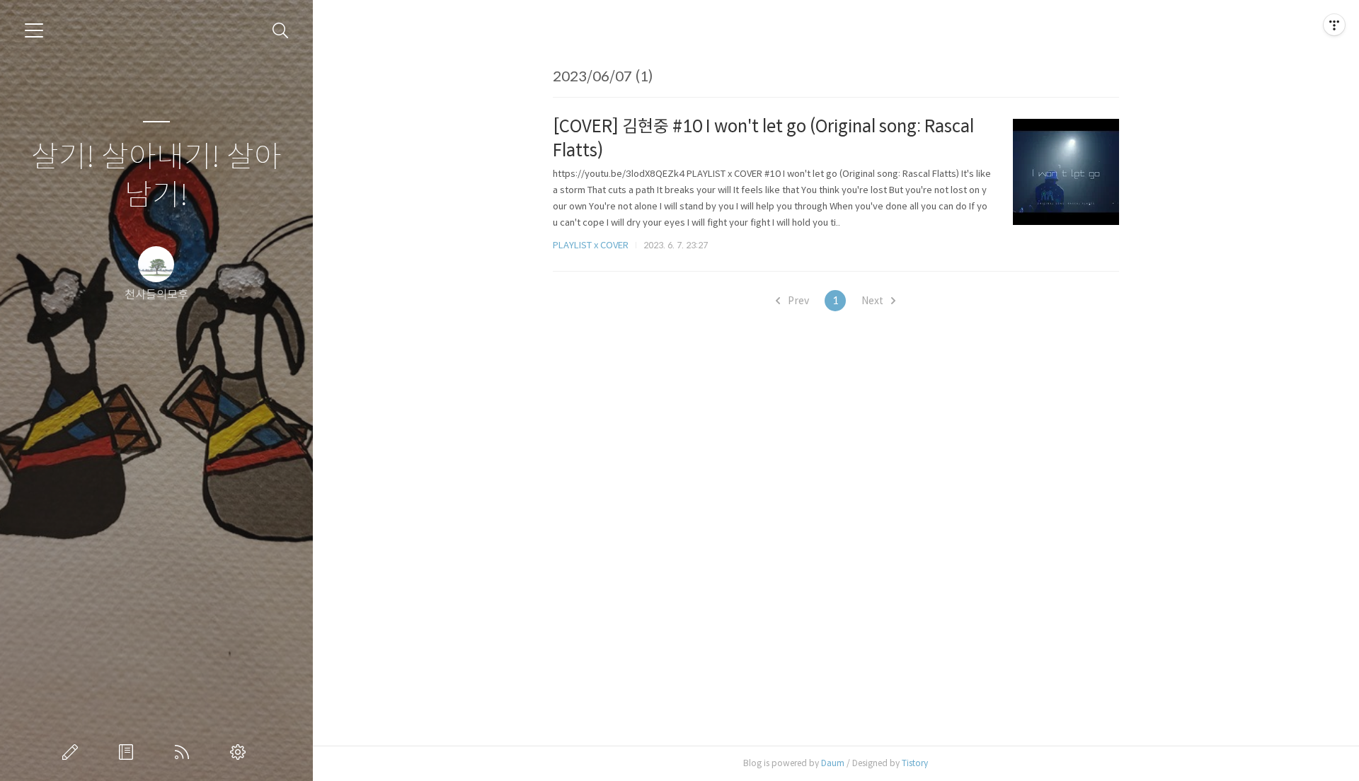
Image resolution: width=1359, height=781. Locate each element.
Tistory (915, 763)
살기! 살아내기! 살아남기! (156, 176)
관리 (241, 752)
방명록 (129, 752)
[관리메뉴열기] (1334, 24)
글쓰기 (73, 752)
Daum (832, 763)
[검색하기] (281, 31)
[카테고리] (34, 30)
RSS (185, 752)
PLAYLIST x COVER (591, 245)
